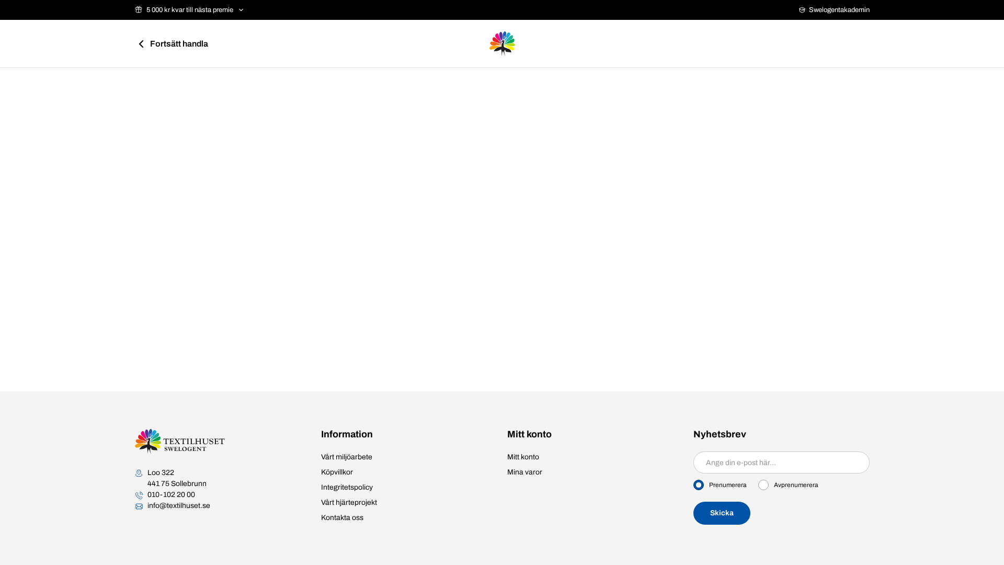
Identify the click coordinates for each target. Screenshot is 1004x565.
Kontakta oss (342, 518)
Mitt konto (523, 457)
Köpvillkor (337, 472)
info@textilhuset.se (178, 506)
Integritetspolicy (347, 487)
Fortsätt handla (179, 43)
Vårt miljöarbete (346, 457)
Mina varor (524, 472)
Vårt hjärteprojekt (349, 502)
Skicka (722, 513)
